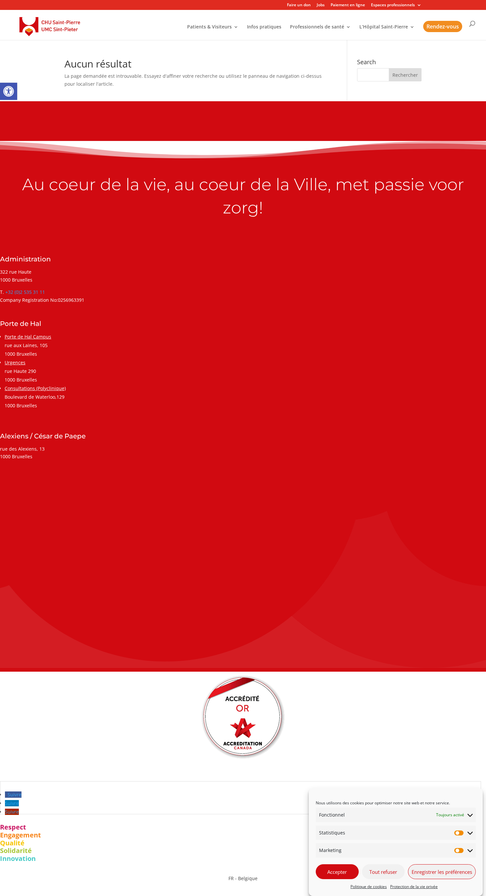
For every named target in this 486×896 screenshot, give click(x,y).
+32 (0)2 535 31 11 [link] (25, 292)
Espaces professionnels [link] (393, 5)
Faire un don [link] (299, 5)
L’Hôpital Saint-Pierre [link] (383, 27)
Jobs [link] (321, 5)
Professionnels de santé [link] (317, 27)
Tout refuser (383, 872)
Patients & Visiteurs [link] (209, 27)
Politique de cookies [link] (368, 886)
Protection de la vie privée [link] (414, 886)
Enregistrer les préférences (442, 872)
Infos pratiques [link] (264, 27)
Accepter (337, 872)
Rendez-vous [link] (442, 26)
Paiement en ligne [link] (348, 5)
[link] (8, 91)
